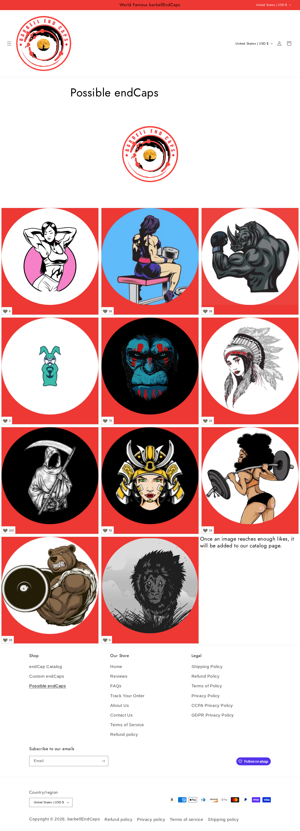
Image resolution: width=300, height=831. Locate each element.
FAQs (115, 686)
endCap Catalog (45, 666)
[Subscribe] (103, 761)
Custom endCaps (46, 676)
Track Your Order (127, 695)
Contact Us (121, 715)
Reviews (118, 676)
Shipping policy (223, 819)
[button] (9, 43)
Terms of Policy (207, 686)
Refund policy (124, 734)
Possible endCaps (47, 686)
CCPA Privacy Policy (212, 705)
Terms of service (186, 819)
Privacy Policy (206, 695)
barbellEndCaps (83, 819)
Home (116, 666)
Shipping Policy (207, 666)
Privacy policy (151, 819)
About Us (119, 705)
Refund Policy (206, 676)
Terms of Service (127, 724)
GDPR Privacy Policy (213, 715)
